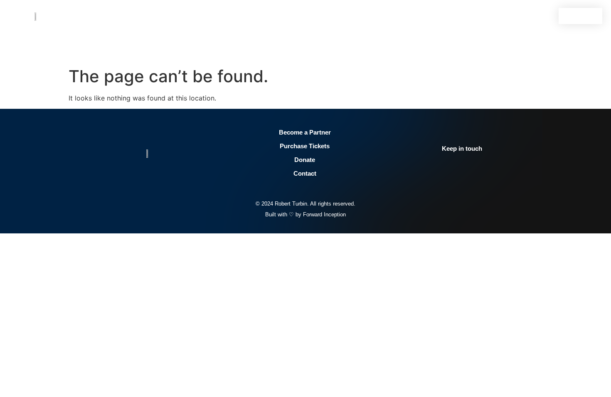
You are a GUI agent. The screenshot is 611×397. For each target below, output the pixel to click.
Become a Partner (305, 132)
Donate (304, 159)
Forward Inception (324, 214)
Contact (304, 173)
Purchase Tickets (305, 145)
